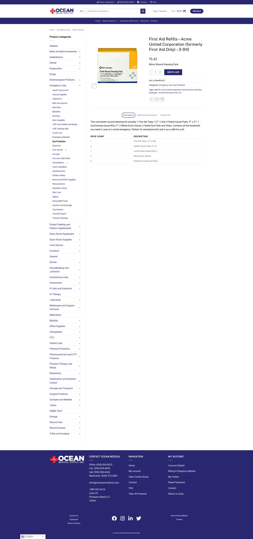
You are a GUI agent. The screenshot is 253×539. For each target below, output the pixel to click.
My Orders (173, 476)
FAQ (154, 2)
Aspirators (57, 99)
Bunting (56, 116)
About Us (144, 21)
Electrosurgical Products (62, 79)
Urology (54, 416)
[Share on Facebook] (151, 99)
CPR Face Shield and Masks (64, 124)
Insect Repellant (59, 167)
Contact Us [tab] (165, 115)
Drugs (53, 74)
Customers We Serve (129, 21)
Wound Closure (57, 427)
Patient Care (56, 343)
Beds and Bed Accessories (63, 51)
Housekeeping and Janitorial (59, 269)
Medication (55, 315)
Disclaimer (74, 519)
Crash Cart (57, 133)
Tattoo (53, 405)
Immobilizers (58, 162)
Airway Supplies (59, 94)
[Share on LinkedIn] (162, 99)
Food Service (56, 245)
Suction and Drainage (62, 205)
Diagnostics (56, 68)
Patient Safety (58, 175)
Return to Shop (176, 493)
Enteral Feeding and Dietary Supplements (60, 226)
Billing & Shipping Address (181, 471)
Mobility (54, 320)
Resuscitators (58, 184)
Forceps (56, 154)
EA (180, 93)
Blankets (56, 111)
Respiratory (55, 373)
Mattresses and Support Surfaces (62, 307)
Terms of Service (73, 523)
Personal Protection (60, 348)
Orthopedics (56, 332)
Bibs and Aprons (59, 103)
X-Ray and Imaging (59, 433)
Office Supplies (57, 326)
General (54, 256)
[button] (160, 11)
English (29, 536)
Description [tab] (128, 115)
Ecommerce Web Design (120, 533)
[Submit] (142, 11)
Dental (53, 62)
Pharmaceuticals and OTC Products (63, 356)
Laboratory (55, 299)
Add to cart (173, 72)
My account (135, 471)
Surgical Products (59, 394)
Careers (179, 519)
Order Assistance (106, 2)
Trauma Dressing (60, 218)
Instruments (56, 282)
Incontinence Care (59, 277)
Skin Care (56, 192)
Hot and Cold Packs (61, 158)
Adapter (54, 46)
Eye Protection (78, 30)
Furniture (54, 251)
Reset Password (176, 482)
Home (98, 21)
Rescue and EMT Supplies (64, 179)
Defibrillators (56, 57)
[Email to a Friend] (157, 99)
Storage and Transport (61, 388)
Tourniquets (57, 209)
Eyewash (56, 145)
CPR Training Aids (60, 128)
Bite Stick (56, 107)
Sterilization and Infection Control (63, 381)
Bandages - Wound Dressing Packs (163, 93)
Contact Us (73, 516)
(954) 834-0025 (127, 2)
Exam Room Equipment (62, 234)
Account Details (176, 465)
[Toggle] (80, 51)
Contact (143, 2)
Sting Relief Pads (60, 201)
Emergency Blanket (61, 137)
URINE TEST (56, 411)
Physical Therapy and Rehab (61, 365)
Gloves (53, 262)
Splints (55, 197)
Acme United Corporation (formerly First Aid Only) (181, 90)
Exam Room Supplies (61, 239)
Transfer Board (59, 214)
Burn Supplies (58, 120)
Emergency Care (63, 30)
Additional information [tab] (147, 115)
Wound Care (56, 422)
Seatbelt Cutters (59, 188)
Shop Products (109, 21)
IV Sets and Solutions (61, 288)
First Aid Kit (57, 150)
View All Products (138, 493)
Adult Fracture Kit (60, 90)
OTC (52, 337)
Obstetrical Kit (58, 171)
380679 (157, 90)
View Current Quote (138, 476)
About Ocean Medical (179, 516)
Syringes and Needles (61, 399)
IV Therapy (55, 294)
